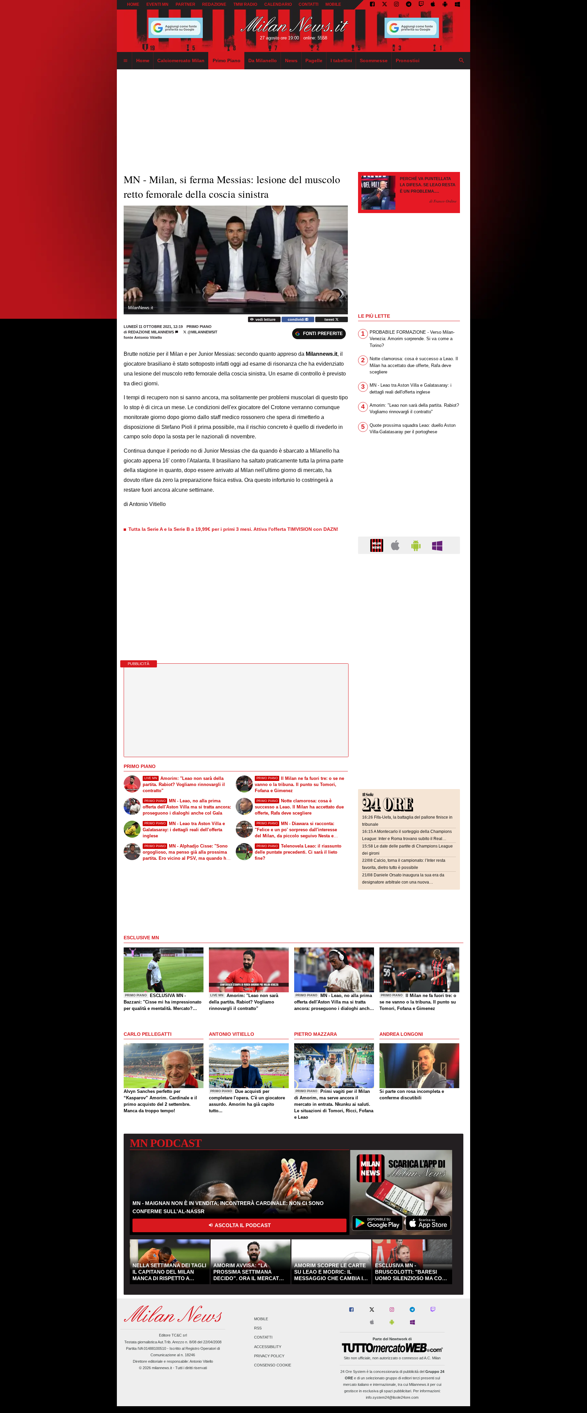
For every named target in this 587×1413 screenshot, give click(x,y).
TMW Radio (245, 4)
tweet (329, 319)
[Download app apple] (433, 5)
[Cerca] (462, 61)
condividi (296, 319)
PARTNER (185, 4)
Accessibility (267, 1347)
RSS (258, 1328)
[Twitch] (421, 5)
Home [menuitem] (142, 60)
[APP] (377, 544)
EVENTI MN (157, 4)
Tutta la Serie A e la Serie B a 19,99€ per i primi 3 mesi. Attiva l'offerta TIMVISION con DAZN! (233, 529)
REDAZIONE (214, 4)
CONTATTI (308, 4)
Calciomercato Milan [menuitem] (180, 60)
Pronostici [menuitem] (408, 60)
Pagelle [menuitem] (313, 60)
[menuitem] (125, 61)
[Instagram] (396, 5)
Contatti (263, 1338)
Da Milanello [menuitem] (262, 60)
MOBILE (333, 4)
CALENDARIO (278, 4)
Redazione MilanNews (151, 332)
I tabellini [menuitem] (341, 60)
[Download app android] (445, 5)
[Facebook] (372, 5)
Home (133, 4)
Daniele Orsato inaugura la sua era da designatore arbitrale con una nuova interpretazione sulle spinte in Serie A (403, 882)
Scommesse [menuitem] (374, 60)
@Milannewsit (201, 332)
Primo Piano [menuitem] (227, 60)
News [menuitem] (291, 60)
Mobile (261, 1319)
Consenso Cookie (272, 1365)
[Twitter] (384, 5)
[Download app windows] (457, 5)
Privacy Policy (269, 1356)
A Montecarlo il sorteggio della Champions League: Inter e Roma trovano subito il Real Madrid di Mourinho (407, 839)
